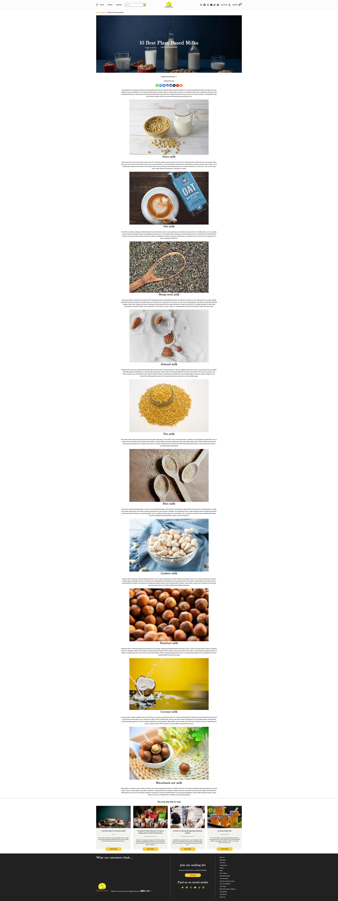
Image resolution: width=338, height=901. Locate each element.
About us (222, 857)
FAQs (221, 870)
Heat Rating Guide (225, 876)
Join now (193, 875)
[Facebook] (160, 85)
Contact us (223, 862)
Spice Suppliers (101, 12)
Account (224, 5)
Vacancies (222, 897)
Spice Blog (223, 860)
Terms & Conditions (225, 884)
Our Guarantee (224, 878)
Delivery (222, 868)
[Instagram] (167, 85)
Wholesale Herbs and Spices (228, 889)
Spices (110, 5)
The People (223, 886)
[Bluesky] (163, 85)
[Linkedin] (170, 85)
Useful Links (223, 894)
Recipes (119, 5)
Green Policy (223, 873)
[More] (181, 85)
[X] (174, 85)
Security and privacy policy (227, 881)
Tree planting (223, 891)
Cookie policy (223, 865)
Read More (113, 849)
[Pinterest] (177, 85)
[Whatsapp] (157, 85)
